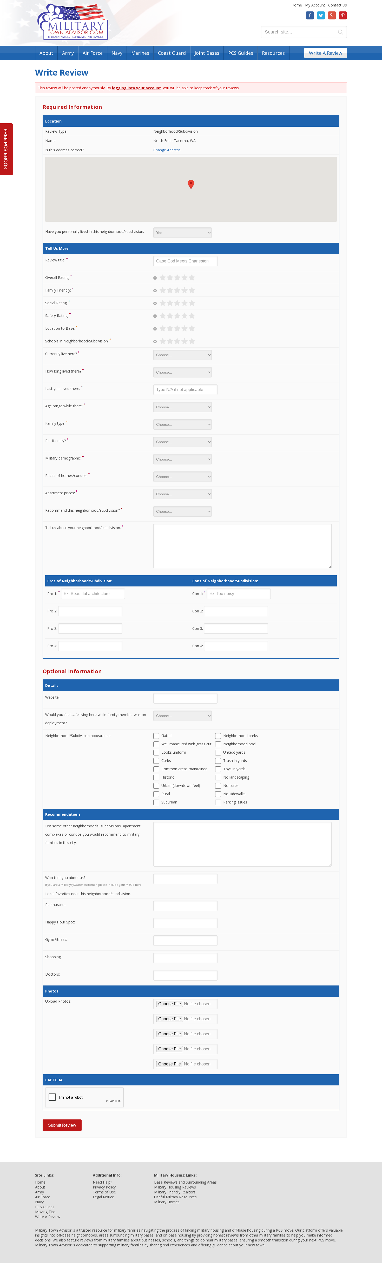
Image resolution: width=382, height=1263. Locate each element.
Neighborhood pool (239, 743)
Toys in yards (234, 768)
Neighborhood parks (240, 735)
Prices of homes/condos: (66, 475)
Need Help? (102, 1182)
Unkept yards (234, 752)
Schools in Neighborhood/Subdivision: (77, 341)
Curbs (166, 760)
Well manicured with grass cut (186, 743)
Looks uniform (173, 752)
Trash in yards (235, 760)
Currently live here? (61, 353)
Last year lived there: (62, 388)
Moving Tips (45, 1211)
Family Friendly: (58, 290)
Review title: (55, 260)
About (46, 53)
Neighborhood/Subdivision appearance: (78, 735)
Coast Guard (172, 53)
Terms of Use (104, 1192)
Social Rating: (56, 302)
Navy (116, 53)
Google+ (332, 15)
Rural (165, 793)
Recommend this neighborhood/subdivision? (82, 510)
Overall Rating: (57, 277)
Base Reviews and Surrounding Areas (185, 1182)
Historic (167, 777)
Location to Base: (60, 328)
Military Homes (167, 1201)
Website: (52, 697)
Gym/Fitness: (56, 939)
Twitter (321, 15)
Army (68, 53)
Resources (273, 53)
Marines (140, 53)
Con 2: (197, 611)
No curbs (231, 785)
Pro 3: (52, 628)
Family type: (55, 423)
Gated (166, 735)
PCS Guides (240, 53)
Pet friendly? (55, 440)
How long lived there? (63, 371)
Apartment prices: (60, 492)
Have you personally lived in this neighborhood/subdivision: (94, 231)
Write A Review (325, 53)
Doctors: (52, 974)
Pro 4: (52, 645)
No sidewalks (234, 793)
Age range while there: (64, 405)
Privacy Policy (104, 1187)
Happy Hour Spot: (60, 922)
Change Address (167, 149)
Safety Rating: (56, 315)
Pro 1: (52, 593)
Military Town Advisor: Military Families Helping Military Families (72, 21)
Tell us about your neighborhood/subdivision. (83, 527)
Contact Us (337, 5)
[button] (191, 184)
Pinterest (343, 15)
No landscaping (236, 777)
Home (297, 5)
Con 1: (197, 593)
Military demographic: (63, 458)
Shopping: (53, 956)
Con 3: (197, 628)
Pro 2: (52, 611)
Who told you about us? (65, 877)
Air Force (93, 53)
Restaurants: (55, 904)
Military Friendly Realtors (174, 1192)
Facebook (310, 15)
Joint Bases (207, 53)
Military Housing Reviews (175, 1187)
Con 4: (197, 645)
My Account (315, 5)
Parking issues (235, 802)
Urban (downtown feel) (180, 785)
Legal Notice (103, 1196)
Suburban (169, 802)
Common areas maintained (184, 768)
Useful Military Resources (175, 1196)
